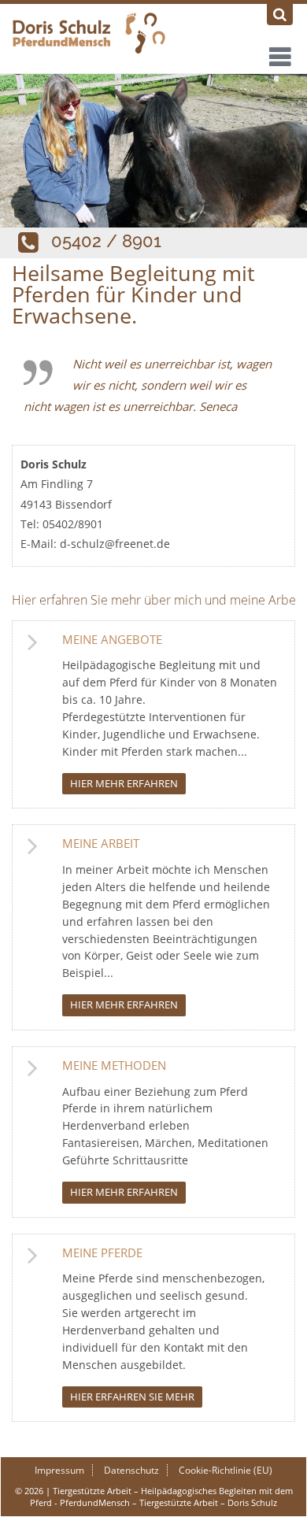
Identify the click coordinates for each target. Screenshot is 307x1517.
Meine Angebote (112, 639)
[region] (153, 151)
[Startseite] (153, 34)
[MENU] (278, 53)
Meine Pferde (102, 1252)
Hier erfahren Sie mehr (132, 1396)
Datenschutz (131, 1470)
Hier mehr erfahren (124, 783)
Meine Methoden (114, 1065)
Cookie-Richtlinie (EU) (225, 1470)
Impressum (59, 1470)
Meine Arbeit (100, 843)
